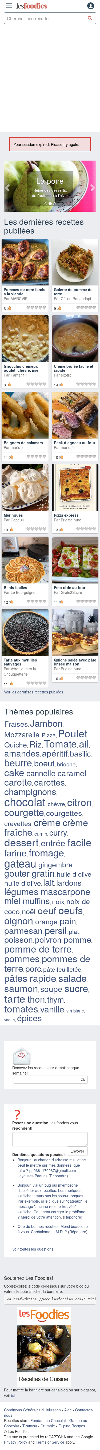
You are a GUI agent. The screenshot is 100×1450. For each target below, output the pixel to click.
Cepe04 (17, 519)
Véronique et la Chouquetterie (20, 671)
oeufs (70, 910)
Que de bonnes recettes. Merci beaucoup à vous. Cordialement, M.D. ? (53, 1229)
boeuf (44, 763)
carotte (18, 781)
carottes (49, 782)
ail (84, 743)
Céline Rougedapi (76, 298)
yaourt (9, 1019)
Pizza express (66, 515)
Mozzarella (21, 734)
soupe (51, 988)
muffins (36, 900)
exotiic (66, 375)
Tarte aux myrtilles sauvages (20, 662)
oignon (18, 920)
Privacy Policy (15, 1442)
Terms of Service (50, 1442)
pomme (77, 939)
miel (12, 900)
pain (68, 920)
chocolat (25, 801)
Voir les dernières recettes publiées (33, 692)
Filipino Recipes (71, 1425)
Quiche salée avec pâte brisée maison (75, 662)
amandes (22, 753)
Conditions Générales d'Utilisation (32, 1409)
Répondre (58, 1175)
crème (47, 822)
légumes (21, 891)
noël (28, 911)
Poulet (72, 732)
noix (58, 901)
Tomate (60, 743)
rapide (43, 978)
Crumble (48, 1425)
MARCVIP (19, 298)
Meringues (13, 515)
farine (15, 852)
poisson (18, 939)
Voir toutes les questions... (34, 1249)
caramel (72, 772)
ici (13, 1395)
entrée (53, 843)
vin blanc (75, 1010)
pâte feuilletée (62, 969)
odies (31, 6)
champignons (30, 791)
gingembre (55, 864)
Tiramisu (29, 1425)
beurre (18, 762)
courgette (24, 812)
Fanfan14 (19, 375)
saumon (21, 988)
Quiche (15, 744)
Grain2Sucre (71, 592)
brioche (66, 764)
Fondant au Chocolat (48, 1420)
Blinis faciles (15, 587)
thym (55, 999)
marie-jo (18, 447)
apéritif (55, 753)
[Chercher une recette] (90, 18)
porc (33, 968)
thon (36, 998)
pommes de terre (47, 962)
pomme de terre (38, 948)
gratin (43, 872)
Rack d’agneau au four (74, 442)
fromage (46, 852)
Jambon (46, 722)
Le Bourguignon (24, 592)
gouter (17, 873)
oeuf (47, 910)
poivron (48, 939)
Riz (35, 743)
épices (29, 1017)
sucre (76, 988)
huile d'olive (22, 883)
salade (72, 978)
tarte (14, 998)
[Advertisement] (50, 79)
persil (56, 930)
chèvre (56, 804)
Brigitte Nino (71, 519)
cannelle (40, 772)
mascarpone (65, 891)
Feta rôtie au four (69, 587)
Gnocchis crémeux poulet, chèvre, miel (21, 368)
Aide (68, 1409)
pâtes (15, 978)
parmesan (23, 930)
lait (48, 882)
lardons (69, 882)
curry (58, 832)
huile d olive (74, 874)
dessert (21, 841)
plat (74, 931)
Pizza (49, 735)
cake (14, 772)
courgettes (64, 812)
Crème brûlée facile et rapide (73, 368)
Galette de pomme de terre (73, 291)
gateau (20, 862)
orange (46, 921)
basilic (80, 753)
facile (79, 842)
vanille (52, 1009)
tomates (21, 1008)
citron (79, 802)
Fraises (16, 723)
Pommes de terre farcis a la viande (24, 291)
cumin (40, 833)
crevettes (17, 823)
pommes (22, 958)
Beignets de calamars (23, 442)
